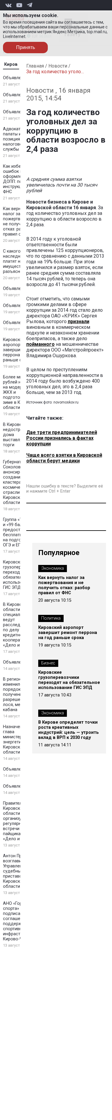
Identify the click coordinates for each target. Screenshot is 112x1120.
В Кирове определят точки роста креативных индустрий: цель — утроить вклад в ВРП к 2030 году (68, 730)
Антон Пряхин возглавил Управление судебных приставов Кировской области (17, 871)
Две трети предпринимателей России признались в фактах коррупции (61, 438)
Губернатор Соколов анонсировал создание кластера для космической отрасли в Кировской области (16, 482)
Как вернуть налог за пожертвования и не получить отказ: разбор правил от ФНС (64, 585)
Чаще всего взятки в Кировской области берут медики (64, 458)
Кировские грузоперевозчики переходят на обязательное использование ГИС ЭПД (69, 680)
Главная (35, 66)
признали (78, 321)
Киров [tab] (11, 64)
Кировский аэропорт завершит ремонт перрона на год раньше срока (67, 632)
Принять (25, 47)
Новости (57, 66)
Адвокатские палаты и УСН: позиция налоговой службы (17, 139)
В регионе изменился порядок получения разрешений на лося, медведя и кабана (20, 694)
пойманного (40, 344)
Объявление (15, 77)
